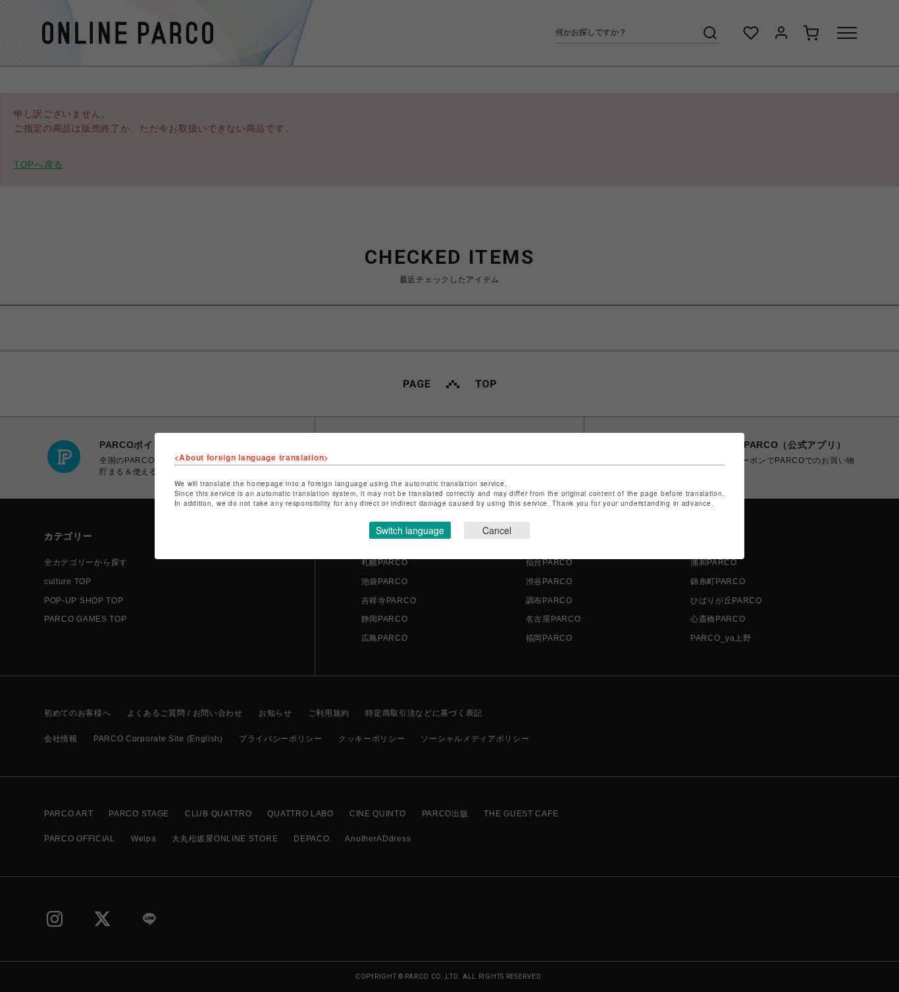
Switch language (410, 530)
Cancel (496, 530)
